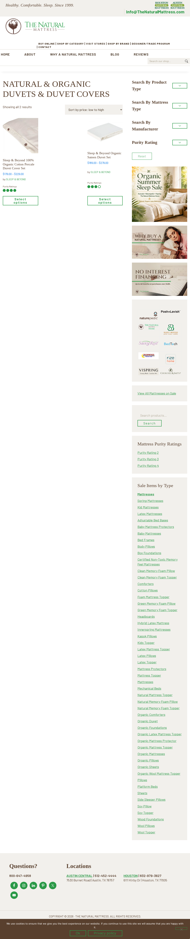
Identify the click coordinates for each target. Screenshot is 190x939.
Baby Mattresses (149, 533)
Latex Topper (147, 662)
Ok (78, 933)
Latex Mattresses (149, 514)
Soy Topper (145, 813)
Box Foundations (149, 553)
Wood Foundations (150, 819)
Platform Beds (147, 786)
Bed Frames (145, 540)
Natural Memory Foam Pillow (157, 701)
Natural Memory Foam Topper (158, 708)
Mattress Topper (149, 675)
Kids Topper (146, 643)
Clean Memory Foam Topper (157, 577)
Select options (20, 200)
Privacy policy (105, 933)
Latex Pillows (146, 656)
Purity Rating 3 (148, 459)
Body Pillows (146, 546)
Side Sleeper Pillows (151, 799)
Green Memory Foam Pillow (156, 603)
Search (149, 423)
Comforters (145, 584)
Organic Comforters (151, 714)
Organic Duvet (147, 721)
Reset (142, 156)
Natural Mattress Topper (155, 695)
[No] (181, 928)
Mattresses (145, 682)
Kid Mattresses (148, 507)
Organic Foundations (152, 727)
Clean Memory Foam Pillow (156, 571)
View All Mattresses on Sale (156, 393)
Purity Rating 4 (148, 465)
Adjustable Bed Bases (152, 520)
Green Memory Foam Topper (157, 610)
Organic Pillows (148, 760)
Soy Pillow (144, 806)
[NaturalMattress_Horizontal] (148, 325)
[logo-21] (171, 307)
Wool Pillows (146, 826)
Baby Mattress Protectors (155, 527)
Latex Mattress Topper (153, 649)
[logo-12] (171, 325)
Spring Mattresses (150, 501)
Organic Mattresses (151, 754)
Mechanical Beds (149, 688)
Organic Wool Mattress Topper (158, 773)
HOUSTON (131, 876)
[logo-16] (148, 338)
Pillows (142, 780)
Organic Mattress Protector (156, 741)
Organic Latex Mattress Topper (159, 734)
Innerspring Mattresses (154, 629)
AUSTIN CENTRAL (79, 876)
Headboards (146, 616)
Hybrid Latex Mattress (153, 623)
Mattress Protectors (151, 669)
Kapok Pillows (147, 636)
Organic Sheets (148, 767)
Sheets (142, 793)
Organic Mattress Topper (155, 747)
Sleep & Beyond (16, 179)
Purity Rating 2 (148, 452)
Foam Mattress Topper (153, 597)
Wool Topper (146, 832)
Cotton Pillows (147, 590)
